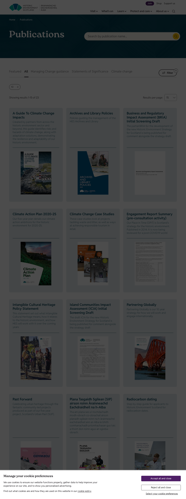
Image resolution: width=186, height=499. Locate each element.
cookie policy (84, 491)
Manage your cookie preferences (28, 476)
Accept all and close (161, 478)
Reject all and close (161, 487)
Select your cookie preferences (162, 493)
